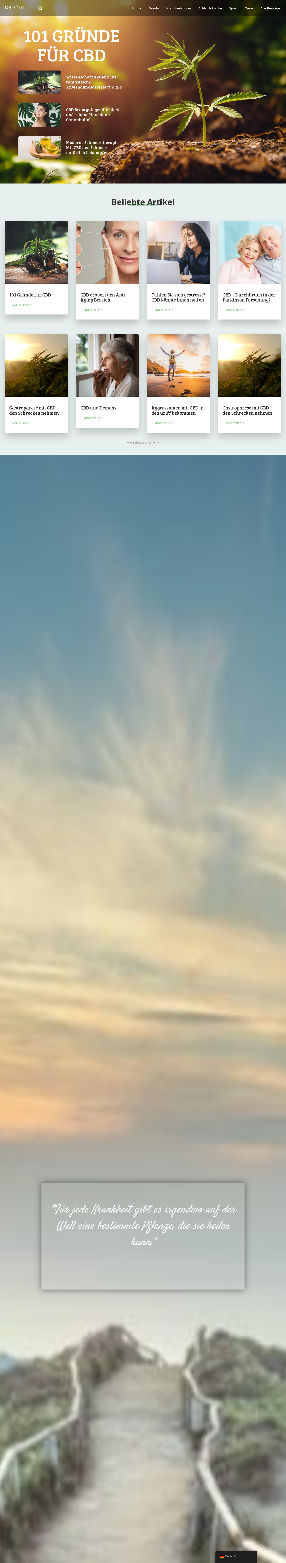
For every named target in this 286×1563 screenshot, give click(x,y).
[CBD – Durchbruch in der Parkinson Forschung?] (249, 252)
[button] (40, 8)
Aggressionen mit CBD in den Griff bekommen (177, 410)
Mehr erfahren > (21, 304)
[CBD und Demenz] (107, 365)
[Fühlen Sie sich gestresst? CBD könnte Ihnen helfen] (178, 252)
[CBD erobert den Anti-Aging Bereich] (107, 252)
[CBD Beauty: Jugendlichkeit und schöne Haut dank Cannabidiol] (39, 115)
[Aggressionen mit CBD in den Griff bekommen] (178, 365)
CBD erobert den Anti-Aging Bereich (103, 297)
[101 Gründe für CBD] (36, 252)
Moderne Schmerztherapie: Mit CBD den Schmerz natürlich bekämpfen (92, 147)
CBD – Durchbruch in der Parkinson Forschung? (249, 297)
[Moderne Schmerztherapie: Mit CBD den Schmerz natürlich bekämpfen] (39, 147)
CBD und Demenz (98, 407)
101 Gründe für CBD (71, 44)
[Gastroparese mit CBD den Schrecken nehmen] (36, 365)
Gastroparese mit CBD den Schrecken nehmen (34, 410)
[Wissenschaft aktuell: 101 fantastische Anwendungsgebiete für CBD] (39, 82)
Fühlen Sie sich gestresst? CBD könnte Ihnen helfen (178, 297)
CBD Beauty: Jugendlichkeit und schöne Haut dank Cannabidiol (93, 114)
